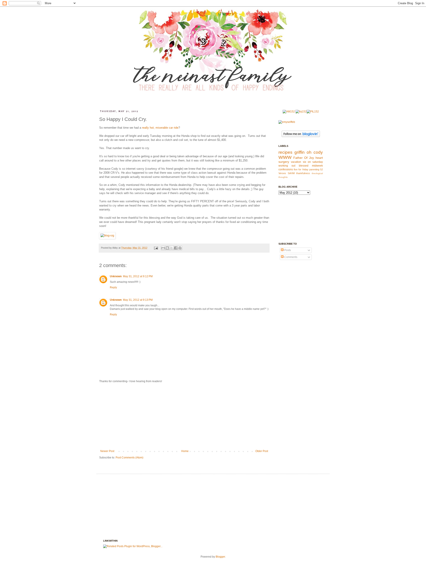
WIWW (285, 157)
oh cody (315, 152)
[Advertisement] (184, 416)
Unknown (116, 276)
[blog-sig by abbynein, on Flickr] (107, 235)
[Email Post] (156, 247)
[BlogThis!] (167, 248)
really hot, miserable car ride (160, 127)
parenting (314, 169)
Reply (113, 287)
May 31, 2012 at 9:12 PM (138, 276)
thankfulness (303, 173)
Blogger (220, 556)
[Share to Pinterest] (180, 248)
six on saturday (313, 161)
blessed (303, 165)
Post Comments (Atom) (129, 457)
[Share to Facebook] (176, 248)
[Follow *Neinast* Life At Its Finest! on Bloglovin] (301, 136)
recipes (285, 152)
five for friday (301, 169)
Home (185, 451)
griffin (299, 152)
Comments (290, 257)
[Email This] (163, 248)
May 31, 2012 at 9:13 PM (138, 299)
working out (286, 165)
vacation (296, 161)
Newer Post (107, 451)
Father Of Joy (303, 157)
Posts (287, 250)
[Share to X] (171, 248)
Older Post (261, 451)
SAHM (291, 173)
